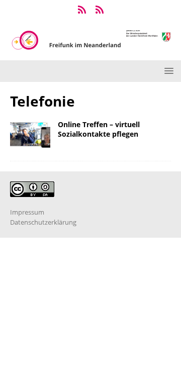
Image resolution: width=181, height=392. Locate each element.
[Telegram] (81, 10)
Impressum (27, 212)
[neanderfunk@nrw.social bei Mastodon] (99, 10)
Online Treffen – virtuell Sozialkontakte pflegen (99, 129)
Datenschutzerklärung (43, 222)
